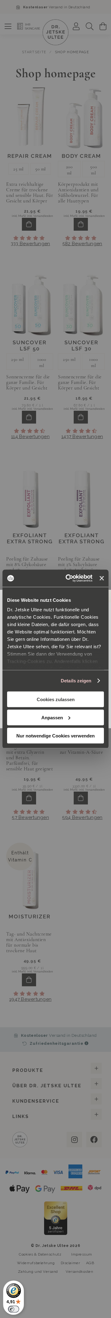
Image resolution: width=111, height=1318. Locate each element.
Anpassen (52, 717)
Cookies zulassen (56, 699)
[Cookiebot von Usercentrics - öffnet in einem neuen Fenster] (68, 578)
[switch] (13, 1309)
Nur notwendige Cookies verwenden (55, 735)
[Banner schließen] (102, 578)
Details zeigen (76, 680)
